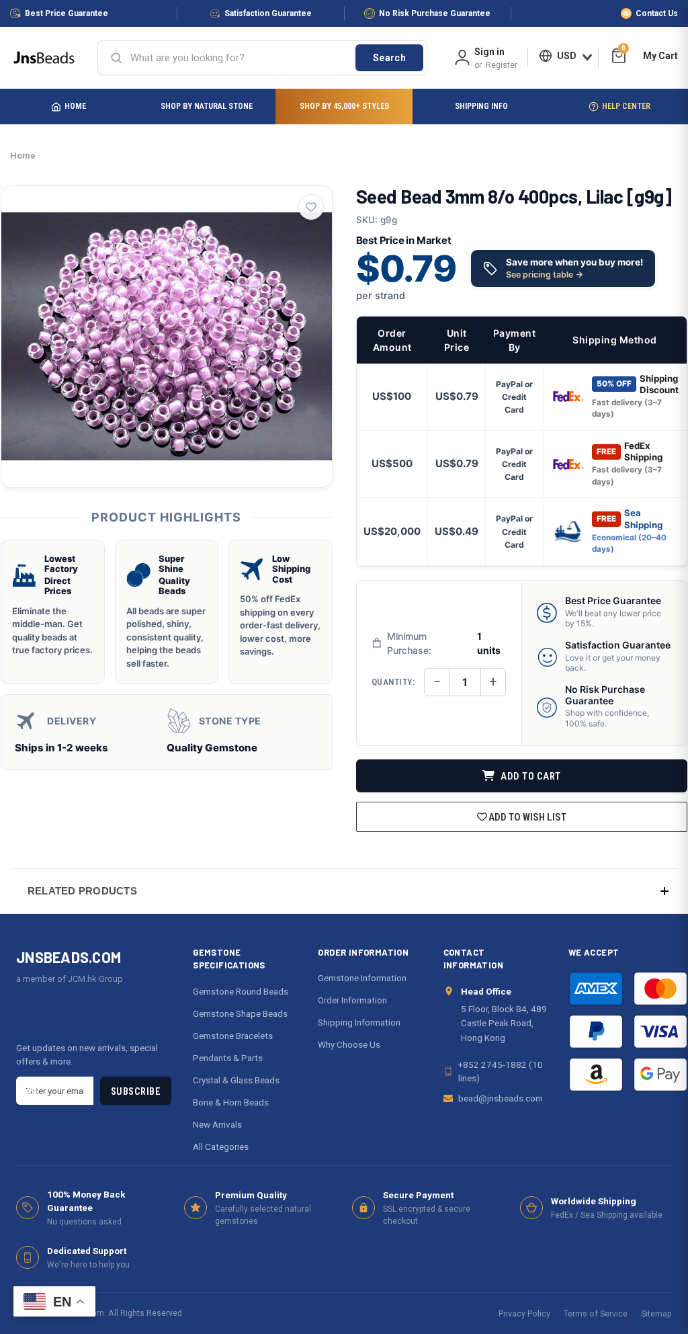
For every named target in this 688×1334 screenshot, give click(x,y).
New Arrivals (217, 1124)
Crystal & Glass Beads (236, 1080)
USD (566, 55)
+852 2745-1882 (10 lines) (500, 1071)
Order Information (352, 1000)
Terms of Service (596, 1313)
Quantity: (393, 682)
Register (501, 65)
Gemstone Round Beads (240, 991)
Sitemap (656, 1313)
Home (75, 106)
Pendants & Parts (228, 1057)
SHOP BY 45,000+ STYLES (344, 106)
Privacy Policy (524, 1313)
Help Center (626, 106)
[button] (344, 890)
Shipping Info (481, 106)
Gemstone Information (362, 977)
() (623, 50)
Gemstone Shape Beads (240, 1013)
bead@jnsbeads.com (500, 1098)
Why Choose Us (349, 1044)
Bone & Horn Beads (231, 1102)
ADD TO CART (530, 776)
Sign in (489, 51)
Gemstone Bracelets (233, 1035)
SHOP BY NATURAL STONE (207, 106)
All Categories (221, 1146)
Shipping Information (359, 1022)
